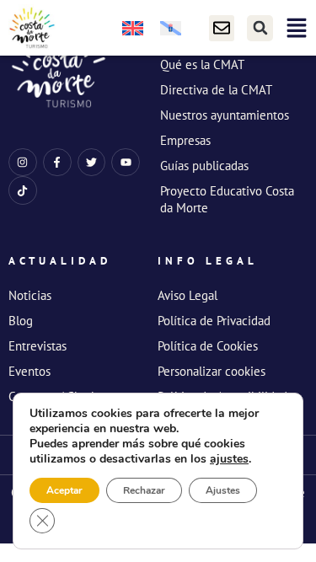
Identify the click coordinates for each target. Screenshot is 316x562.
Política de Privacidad (214, 321)
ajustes (229, 459)
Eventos (29, 371)
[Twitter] (92, 162)
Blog (20, 321)
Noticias (29, 295)
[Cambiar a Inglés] (133, 28)
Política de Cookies (208, 346)
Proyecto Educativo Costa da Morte (227, 199)
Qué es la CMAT (202, 64)
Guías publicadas (204, 166)
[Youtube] (125, 162)
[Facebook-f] (57, 162)
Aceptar (64, 490)
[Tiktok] (22, 190)
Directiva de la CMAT (216, 90)
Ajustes (223, 490)
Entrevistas (37, 346)
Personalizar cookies (211, 371)
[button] (260, 28)
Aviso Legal (187, 295)
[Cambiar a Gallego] (171, 28)
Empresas (185, 140)
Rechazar (144, 490)
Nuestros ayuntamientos (224, 115)
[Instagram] (22, 162)
